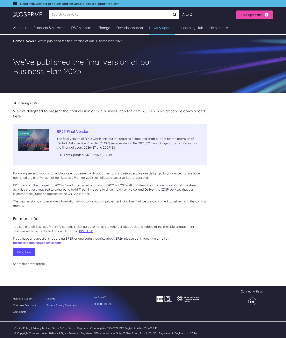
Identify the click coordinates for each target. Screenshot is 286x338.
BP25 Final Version (73, 131)
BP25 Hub (86, 231)
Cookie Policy (22, 328)
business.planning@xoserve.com (37, 243)
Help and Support (23, 298)
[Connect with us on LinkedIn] (249, 303)
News (30, 41)
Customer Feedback (24, 305)
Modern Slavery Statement (61, 305)
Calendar (51, 298)
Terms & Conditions (63, 328)
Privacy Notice (41, 328)
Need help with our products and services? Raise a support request (69, 4)
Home (17, 41)
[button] (254, 15)
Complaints (19, 311)
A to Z (187, 14)
